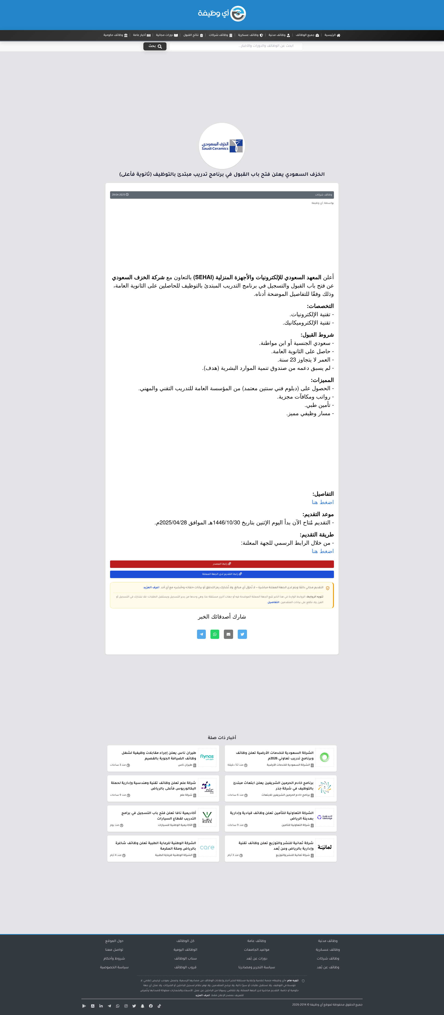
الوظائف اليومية (185, 950)
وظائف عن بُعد (328, 968)
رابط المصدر (220, 564)
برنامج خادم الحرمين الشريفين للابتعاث (286, 795)
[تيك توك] (158, 1007)
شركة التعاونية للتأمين (296, 825)
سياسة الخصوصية (114, 968)
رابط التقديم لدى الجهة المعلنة (220, 574)
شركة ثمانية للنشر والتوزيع (293, 855)
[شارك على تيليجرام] (201, 634)
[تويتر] (133, 1007)
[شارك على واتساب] (214, 634)
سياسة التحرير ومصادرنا (256, 968)
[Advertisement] (222, 88)
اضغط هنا (323, 502)
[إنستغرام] (125, 1007)
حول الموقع (114, 941)
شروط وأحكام (114, 959)
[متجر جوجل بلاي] (83, 1007)
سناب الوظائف (185, 959)
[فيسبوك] (150, 1007)
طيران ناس (185, 765)
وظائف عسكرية (328, 950)
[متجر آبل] (92, 1007)
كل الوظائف (185, 941)
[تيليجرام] (108, 1007)
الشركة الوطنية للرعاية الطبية (173, 855)
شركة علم (186, 795)
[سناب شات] (142, 1007)
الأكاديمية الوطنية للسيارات (175, 825)
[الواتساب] (117, 1007)
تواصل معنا (114, 950)
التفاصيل (273, 602)
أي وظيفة (316, 1005)
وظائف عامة (256, 941)
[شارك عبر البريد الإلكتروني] (228, 634)
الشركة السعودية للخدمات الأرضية (288, 765)
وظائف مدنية (328, 941)
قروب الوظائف (185, 968)
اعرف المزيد (151, 587)
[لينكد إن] (100, 1007)
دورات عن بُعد (256, 959)
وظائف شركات (323, 195)
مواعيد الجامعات (256, 950)
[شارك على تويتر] (242, 634)
